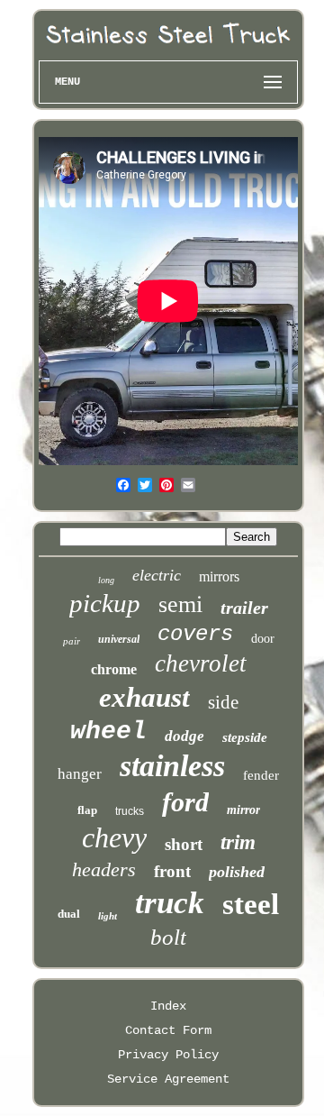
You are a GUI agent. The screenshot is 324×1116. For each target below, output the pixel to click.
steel (250, 904)
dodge (184, 736)
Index (168, 1006)
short (183, 844)
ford (185, 802)
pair (71, 641)
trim (238, 842)
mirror (243, 810)
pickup (104, 603)
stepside (244, 737)
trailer (244, 607)
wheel (108, 732)
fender (261, 775)
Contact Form (168, 1030)
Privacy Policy (168, 1054)
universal (119, 639)
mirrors (219, 576)
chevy (114, 837)
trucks (129, 811)
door (262, 638)
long (106, 580)
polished (237, 872)
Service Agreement (168, 1079)
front (172, 871)
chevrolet (201, 663)
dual (69, 913)
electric (156, 575)
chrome (114, 669)
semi (180, 604)
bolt (168, 937)
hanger (80, 773)
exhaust (144, 697)
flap (87, 810)
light (107, 915)
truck (169, 902)
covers (195, 634)
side (223, 702)
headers (104, 869)
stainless (172, 765)
